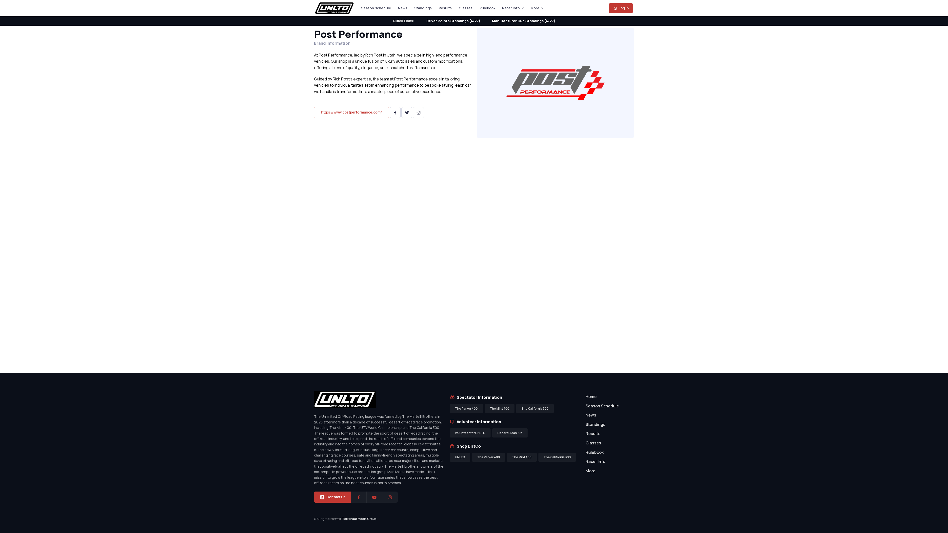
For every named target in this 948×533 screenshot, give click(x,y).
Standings (423, 8)
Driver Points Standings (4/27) (453, 21)
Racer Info (511, 8)
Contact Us (336, 497)
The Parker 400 (466, 408)
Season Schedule (376, 8)
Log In (623, 8)
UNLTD (460, 457)
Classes (466, 8)
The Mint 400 (499, 408)
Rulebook (487, 8)
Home (591, 396)
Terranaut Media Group (359, 519)
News (402, 8)
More (535, 8)
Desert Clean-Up (509, 433)
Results (445, 8)
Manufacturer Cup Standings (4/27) (523, 21)
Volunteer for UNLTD (470, 433)
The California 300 (535, 408)
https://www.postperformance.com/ (351, 112)
